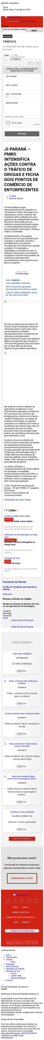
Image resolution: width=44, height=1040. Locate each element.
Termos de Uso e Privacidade (21, 917)
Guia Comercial (12, 966)
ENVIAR (22, 134)
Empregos (10, 964)
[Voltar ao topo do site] (2, 985)
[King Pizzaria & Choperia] (22, 620)
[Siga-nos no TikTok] (36, 901)
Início (16, 907)
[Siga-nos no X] (22, 901)
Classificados (11, 957)
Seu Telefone (13, 94)
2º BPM (12, 196)
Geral (13, 962)
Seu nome (11, 76)
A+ (38, 63)
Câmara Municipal (18, 978)
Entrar (5, 7)
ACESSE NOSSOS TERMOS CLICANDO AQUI (19, 1034)
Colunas (9, 959)
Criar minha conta (22, 878)
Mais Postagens (22, 838)
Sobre (26, 907)
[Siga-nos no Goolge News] (22, 931)
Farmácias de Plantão (15, 969)
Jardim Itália (16, 976)
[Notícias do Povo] (13, 17)
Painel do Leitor (21, 912)
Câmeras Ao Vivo (13, 971)
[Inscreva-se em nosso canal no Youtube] (29, 901)
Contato (26, 922)
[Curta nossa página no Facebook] (7, 901)
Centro (14, 973)
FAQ (17, 922)
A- (30, 63)
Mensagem (12, 103)
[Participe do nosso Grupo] (17, 500)
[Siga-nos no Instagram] (14, 901)
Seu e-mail (12, 85)
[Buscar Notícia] (34, 22)
